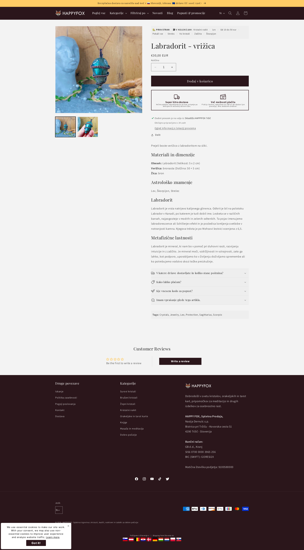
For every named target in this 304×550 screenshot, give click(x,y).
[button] (118, 13)
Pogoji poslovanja (65, 404)
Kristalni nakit (201, 29)
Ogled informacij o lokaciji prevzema (175, 128)
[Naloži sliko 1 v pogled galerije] (65, 127)
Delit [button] (158, 134)
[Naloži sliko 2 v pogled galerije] (87, 127)
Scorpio (217, 314)
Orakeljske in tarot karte (134, 416)
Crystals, (164, 314)
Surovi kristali (128, 391)
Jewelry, (175, 314)
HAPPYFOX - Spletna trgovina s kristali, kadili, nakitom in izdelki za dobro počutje (100, 522)
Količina (155, 60)
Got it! (35, 543)
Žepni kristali (127, 404)
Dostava (59, 416)
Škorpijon (211, 33)
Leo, (182, 314)
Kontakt (59, 410)
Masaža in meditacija (132, 428)
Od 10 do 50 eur (228, 29)
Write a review (180, 361)
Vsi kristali (184, 33)
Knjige (123, 422)
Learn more (52, 537)
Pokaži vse (158, 33)
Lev (214, 29)
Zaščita (198, 33)
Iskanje (59, 391)
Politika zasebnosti (66, 397)
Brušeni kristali (128, 397)
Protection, (192, 314)
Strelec (171, 33)
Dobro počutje (128, 434)
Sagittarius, (205, 314)
